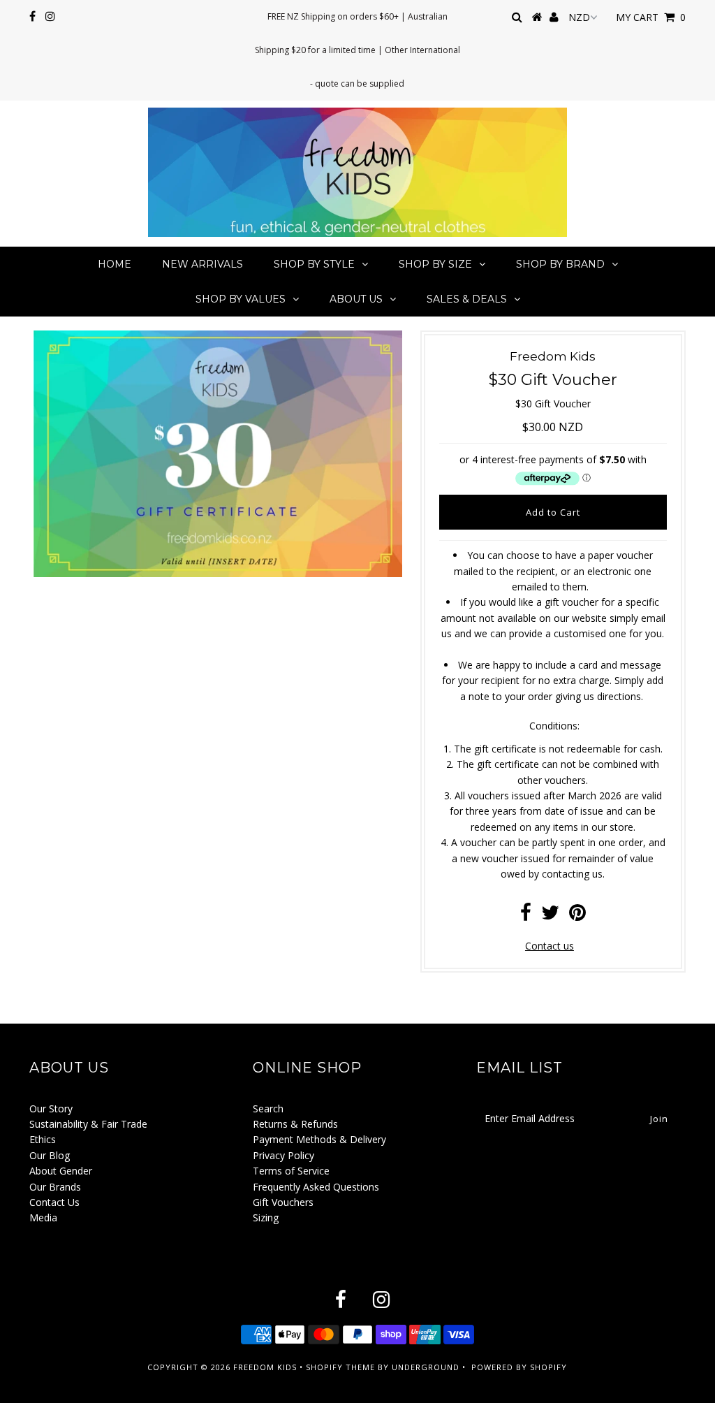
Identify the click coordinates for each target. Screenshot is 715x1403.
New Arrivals (202, 264)
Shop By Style (314, 264)
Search (268, 1108)
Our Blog (49, 1155)
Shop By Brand (560, 264)
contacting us (572, 873)
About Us (356, 299)
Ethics (42, 1139)
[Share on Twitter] (550, 915)
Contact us (549, 945)
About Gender (60, 1170)
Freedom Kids (265, 1367)
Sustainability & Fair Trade (88, 1124)
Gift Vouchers (283, 1202)
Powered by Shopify (519, 1367)
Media (43, 1217)
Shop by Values (241, 299)
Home (114, 264)
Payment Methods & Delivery (319, 1139)
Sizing (266, 1217)
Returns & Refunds (295, 1124)
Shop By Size (435, 264)
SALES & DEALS (467, 299)
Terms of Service (291, 1170)
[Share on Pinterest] (577, 915)
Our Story (51, 1108)
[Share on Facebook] (525, 915)
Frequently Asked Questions (316, 1186)
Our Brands (55, 1186)
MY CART (651, 17)
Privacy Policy (283, 1155)
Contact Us (54, 1202)
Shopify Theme (340, 1367)
